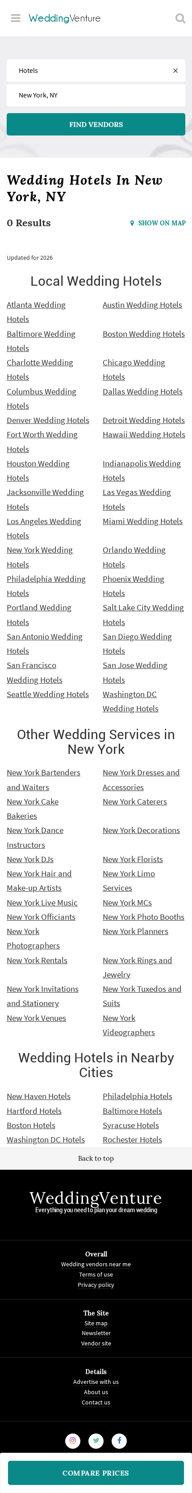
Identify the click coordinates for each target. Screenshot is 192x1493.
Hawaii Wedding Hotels (144, 434)
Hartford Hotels (34, 1110)
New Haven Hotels (39, 1096)
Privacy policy (96, 1285)
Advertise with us (96, 1382)
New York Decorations (141, 830)
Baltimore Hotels (132, 1110)
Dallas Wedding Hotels (143, 391)
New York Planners (135, 931)
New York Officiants (41, 916)
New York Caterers (135, 801)
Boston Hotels (31, 1125)
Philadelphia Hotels (137, 1096)
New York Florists (133, 859)
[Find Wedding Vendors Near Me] (180, 18)
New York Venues (36, 1017)
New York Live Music (42, 902)
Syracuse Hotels (131, 1125)
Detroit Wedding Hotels (144, 419)
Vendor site (96, 1343)
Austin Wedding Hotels (142, 304)
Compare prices (96, 1472)
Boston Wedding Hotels (144, 333)
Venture (65, 18)
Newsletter (96, 1333)
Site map (96, 1323)
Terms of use (96, 1274)
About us (96, 1392)
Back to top (96, 1158)
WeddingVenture (96, 1198)
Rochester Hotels (132, 1139)
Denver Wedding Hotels (48, 419)
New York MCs (127, 902)
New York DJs (30, 859)
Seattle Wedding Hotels (48, 694)
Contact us (96, 1402)
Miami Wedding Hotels (143, 521)
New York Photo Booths (143, 916)
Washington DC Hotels (46, 1139)
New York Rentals (37, 960)
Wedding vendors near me (96, 1264)
